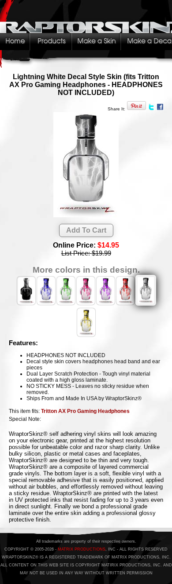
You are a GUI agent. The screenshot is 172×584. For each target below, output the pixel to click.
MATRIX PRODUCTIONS (81, 549)
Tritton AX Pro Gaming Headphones (85, 411)
